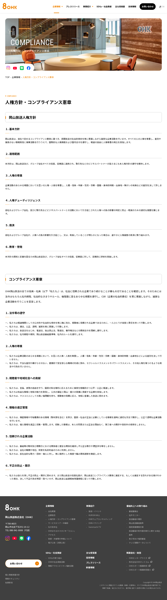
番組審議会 (133, 511)
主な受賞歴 (120, 6)
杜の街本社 (52, 527)
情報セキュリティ (12, 578)
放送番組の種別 (135, 519)
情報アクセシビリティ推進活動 (60, 566)
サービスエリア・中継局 (58, 523)
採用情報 (132, 6)
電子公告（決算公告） (57, 542)
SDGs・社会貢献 (104, 6)
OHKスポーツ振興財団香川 (140, 569)
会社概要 (51, 511)
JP (160, 7)
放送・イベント (95, 511)
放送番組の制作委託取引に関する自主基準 (144, 533)
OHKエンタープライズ (138, 558)
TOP (7, 77)
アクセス (51, 534)
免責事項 (9, 582)
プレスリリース (73, 6)
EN (163, 7)
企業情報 (56, 6)
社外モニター (134, 515)
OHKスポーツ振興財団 (138, 566)
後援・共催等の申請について (60, 538)
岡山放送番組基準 (136, 523)
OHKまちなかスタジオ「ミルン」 (62, 531)
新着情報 (90, 567)
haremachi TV (95, 527)
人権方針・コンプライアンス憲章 (61, 519)
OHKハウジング (95, 523)
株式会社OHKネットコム (139, 562)
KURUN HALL (94, 515)
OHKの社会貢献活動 (56, 562)
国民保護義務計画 (136, 527)
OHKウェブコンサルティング (100, 519)
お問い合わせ (148, 6)
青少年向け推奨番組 (137, 538)
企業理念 (51, 515)
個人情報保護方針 (12, 574)
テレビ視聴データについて (140, 542)
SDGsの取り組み (55, 558)
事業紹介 (87, 6)
